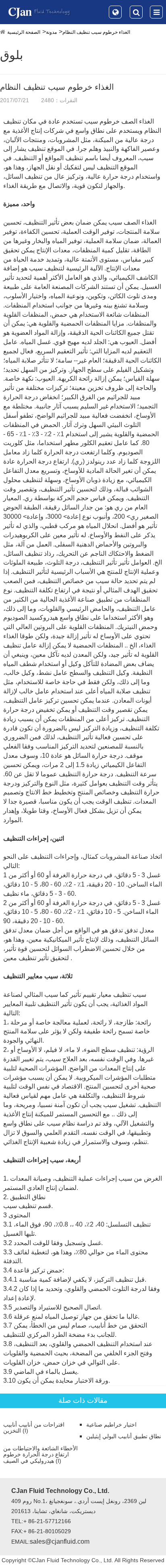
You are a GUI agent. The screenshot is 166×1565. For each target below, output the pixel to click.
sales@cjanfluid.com (59, 1541)
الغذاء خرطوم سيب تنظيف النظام (96, 32)
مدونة (51, 32)
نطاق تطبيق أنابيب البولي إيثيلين (123, 1436)
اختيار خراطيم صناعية (111, 1425)
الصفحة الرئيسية (23, 32)
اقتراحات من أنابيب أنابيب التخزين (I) (33, 1428)
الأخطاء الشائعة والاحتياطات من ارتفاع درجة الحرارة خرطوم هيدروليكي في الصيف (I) (40, 1454)
